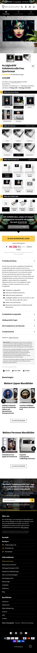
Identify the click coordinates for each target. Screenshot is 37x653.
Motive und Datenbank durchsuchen (19, 505)
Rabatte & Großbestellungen (10, 572)
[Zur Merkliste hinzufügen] (33, 66)
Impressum (5, 602)
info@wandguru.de (10, 545)
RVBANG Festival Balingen (27, 623)
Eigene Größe (32, 159)
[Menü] (34, 7)
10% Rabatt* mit (28, 2)
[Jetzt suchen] (32, 500)
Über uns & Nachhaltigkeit (10, 575)
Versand (4, 612)
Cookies (4, 618)
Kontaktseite (8, 552)
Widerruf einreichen (8, 561)
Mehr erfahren (25, 527)
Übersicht (28, 126)
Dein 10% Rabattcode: (17, 227)
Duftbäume (5, 588)
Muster (33, 126)
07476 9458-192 (9, 548)
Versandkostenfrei (16, 82)
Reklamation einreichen (9, 565)
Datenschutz (5, 605)
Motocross (17, 623)
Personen (15, 338)
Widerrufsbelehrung (8, 608)
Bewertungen (6, 582)
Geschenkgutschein (7, 578)
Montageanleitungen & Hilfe (10, 568)
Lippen (11, 338)
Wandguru (20, 647)
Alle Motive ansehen (18, 421)
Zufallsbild (5, 585)
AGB (3, 615)
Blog (3, 592)
